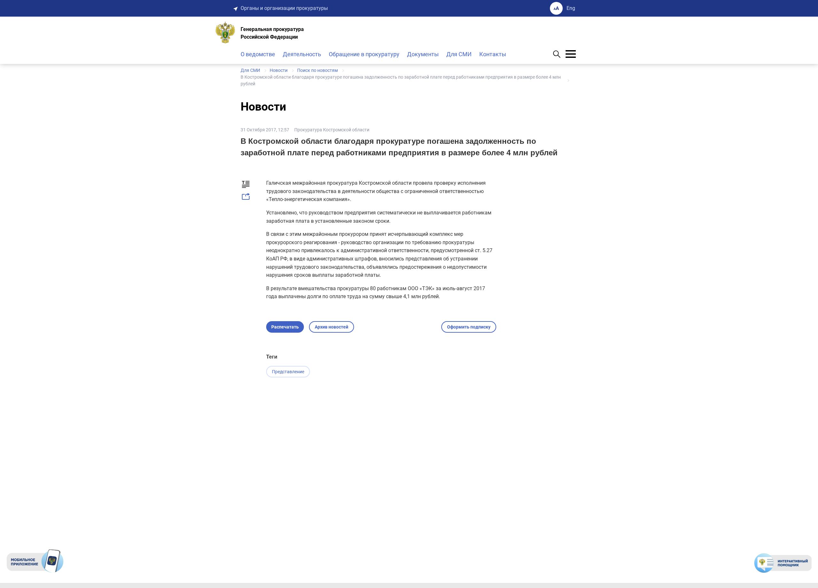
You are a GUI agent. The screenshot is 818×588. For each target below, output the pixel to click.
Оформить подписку (468, 326)
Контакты (492, 54)
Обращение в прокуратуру (364, 54)
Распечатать (285, 326)
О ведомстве (258, 54)
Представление (288, 371)
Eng (571, 8)
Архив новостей (331, 326)
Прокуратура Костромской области (331, 129)
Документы (423, 54)
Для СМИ (459, 54)
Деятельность (302, 54)
